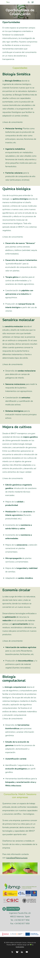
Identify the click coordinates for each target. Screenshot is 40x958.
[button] (33, 2)
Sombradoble (20, 947)
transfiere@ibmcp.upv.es (16, 857)
